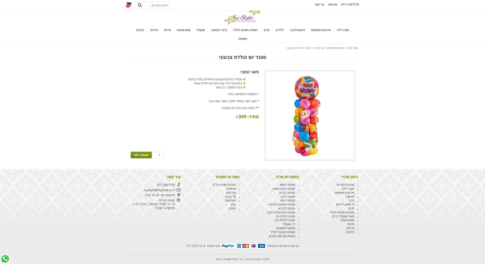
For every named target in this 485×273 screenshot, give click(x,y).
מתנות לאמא (287, 185)
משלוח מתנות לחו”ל (245, 30)
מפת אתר (230, 200)
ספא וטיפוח (183, 30)
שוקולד (200, 30)
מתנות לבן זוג (287, 193)
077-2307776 (166, 185)
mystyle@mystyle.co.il (159, 190)
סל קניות (230, 197)
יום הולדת (319, 48)
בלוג (233, 204)
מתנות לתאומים (285, 228)
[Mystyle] (242, 18)
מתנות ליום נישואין (284, 189)
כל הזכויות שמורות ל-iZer (229, 259)
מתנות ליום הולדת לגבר (281, 212)
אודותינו (231, 189)
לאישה (350, 197)
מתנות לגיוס (288, 200)
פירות (167, 30)
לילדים (280, 30)
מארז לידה (343, 30)
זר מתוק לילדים (345, 204)
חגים (267, 30)
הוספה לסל (141, 155)
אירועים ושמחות (321, 30)
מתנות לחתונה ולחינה (281, 204)
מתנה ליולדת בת (285, 220)
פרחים (154, 30)
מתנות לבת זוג (286, 208)
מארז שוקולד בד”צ (343, 216)
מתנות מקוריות (345, 185)
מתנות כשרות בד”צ (224, 185)
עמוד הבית (352, 48)
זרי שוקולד (289, 224)
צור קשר (231, 193)
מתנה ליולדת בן (285, 216)
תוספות (242, 39)
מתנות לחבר (287, 197)
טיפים (232, 208)
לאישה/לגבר (297, 30)
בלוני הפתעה (219, 30)
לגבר (351, 200)
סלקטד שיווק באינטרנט (257, 259)
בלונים (140, 30)
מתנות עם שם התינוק (282, 236)
